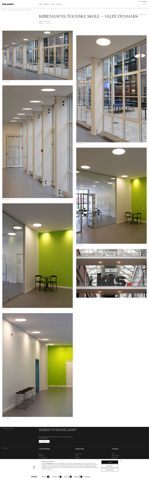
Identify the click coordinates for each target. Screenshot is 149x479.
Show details (87, 476)
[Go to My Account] (144, 5)
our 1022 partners (49, 463)
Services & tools (78, 453)
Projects (76, 455)
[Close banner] (120, 460)
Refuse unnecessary (110, 469)
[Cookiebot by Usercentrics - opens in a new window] (34, 477)
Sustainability (41, 455)
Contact (113, 453)
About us (40, 453)
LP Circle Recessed (46, 23)
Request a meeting (115, 455)
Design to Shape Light (43, 457)
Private (139, 1)
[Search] (146, 5)
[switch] (60, 477)
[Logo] (8, 4)
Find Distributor (115, 457)
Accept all (110, 462)
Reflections (77, 457)
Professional (144, 1)
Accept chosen (110, 465)
